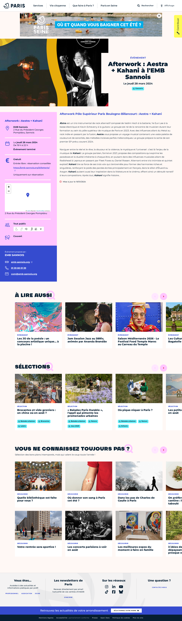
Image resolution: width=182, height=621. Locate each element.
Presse (95, 618)
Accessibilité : (72, 618)
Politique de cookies (121, 618)
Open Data (105, 618)
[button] (27, 195)
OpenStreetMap (40, 211)
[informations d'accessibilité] (28, 229)
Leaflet (28, 211)
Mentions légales (46, 618)
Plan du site (138, 618)
